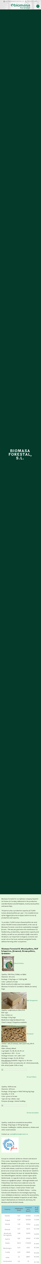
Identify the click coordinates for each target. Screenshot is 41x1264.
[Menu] (37, 6)
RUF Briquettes (32, 1000)
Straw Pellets (31, 1077)
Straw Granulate (33, 1113)
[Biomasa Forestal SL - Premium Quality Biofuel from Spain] (20, 6)
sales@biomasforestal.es (19, 1134)
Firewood (30, 1034)
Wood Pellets (19, 963)
